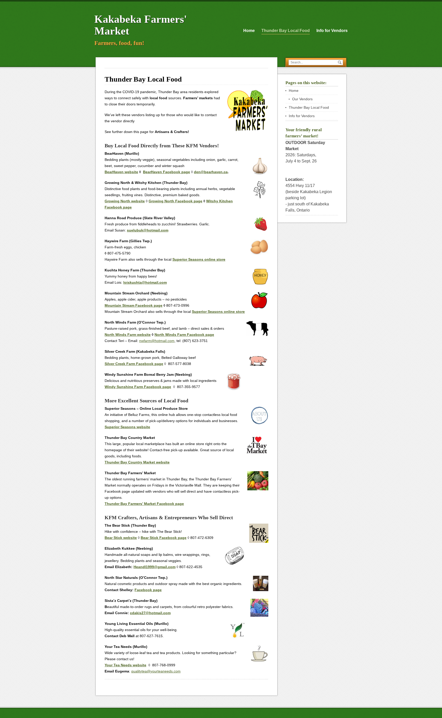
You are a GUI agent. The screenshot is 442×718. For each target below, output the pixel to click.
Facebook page (148, 590)
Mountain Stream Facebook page (133, 305)
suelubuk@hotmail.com (147, 230)
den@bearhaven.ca (211, 172)
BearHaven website (121, 172)
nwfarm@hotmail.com (156, 341)
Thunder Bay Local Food (285, 30)
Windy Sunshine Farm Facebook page (138, 387)
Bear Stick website (121, 538)
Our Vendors (302, 99)
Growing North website (125, 201)
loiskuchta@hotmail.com (145, 282)
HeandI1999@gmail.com (154, 567)
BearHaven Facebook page (166, 172)
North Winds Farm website (128, 335)
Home (249, 30)
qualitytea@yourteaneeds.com (156, 671)
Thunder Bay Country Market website (137, 462)
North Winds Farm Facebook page (184, 335)
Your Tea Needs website (125, 665)
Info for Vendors (332, 30)
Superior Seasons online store (198, 259)
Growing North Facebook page (175, 201)
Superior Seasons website (127, 427)
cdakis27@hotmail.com (150, 613)
